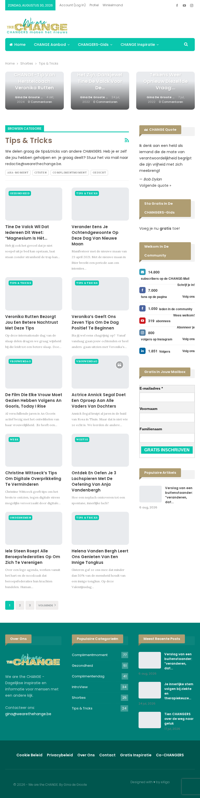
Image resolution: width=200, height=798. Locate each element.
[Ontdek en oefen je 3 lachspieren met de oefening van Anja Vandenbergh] (100, 450)
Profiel (94, 5)
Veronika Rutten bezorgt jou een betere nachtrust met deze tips (31, 322)
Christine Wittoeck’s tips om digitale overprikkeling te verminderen (33, 478)
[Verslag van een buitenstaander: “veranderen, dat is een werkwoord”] (150, 494)
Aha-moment (17, 172)
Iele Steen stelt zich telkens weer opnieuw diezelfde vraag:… (165, 78)
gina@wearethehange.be (28, 713)
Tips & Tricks (87, 193)
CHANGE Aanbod (50, 44)
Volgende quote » (155, 185)
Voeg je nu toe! (159, 228)
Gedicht (99, 172)
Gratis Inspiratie (136, 755)
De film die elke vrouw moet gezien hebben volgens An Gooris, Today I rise (33, 400)
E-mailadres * (151, 388)
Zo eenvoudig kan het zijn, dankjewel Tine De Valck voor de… (99, 78)
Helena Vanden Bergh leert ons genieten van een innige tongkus (100, 556)
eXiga (165, 782)
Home (20, 44)
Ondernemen (20, 517)
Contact (107, 755)
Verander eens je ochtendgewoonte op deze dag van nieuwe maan (95, 235)
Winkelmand (113, 5)
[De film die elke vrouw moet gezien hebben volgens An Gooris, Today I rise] (33, 372)
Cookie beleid (29, 755)
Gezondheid (20, 193)
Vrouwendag (20, 361)
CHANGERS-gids (93, 44)
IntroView (80, 686)
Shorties (79, 697)
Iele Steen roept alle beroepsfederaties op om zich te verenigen (32, 556)
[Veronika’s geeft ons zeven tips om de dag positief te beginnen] (100, 293)
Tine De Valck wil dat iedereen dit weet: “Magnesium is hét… (27, 232)
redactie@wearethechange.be (33, 163)
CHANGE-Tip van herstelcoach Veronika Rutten (34, 81)
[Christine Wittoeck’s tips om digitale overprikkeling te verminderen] (33, 450)
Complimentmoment (70, 172)
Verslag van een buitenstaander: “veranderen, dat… (179, 495)
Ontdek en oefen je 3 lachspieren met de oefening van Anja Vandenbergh (94, 481)
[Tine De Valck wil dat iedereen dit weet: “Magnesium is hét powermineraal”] (33, 204)
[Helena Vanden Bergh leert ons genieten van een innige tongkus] (100, 528)
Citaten (40, 172)
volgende (45, 605)
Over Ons (86, 755)
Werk (14, 439)
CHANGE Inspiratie (138, 44)
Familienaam (151, 429)
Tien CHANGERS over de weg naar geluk (178, 719)
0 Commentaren (40, 102)
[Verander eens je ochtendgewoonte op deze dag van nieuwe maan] (100, 204)
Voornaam (148, 409)
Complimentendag (88, 676)
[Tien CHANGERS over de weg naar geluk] (150, 720)
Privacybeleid (60, 755)
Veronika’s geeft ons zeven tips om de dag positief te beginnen (95, 322)
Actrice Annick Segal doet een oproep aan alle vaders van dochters (99, 400)
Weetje (82, 439)
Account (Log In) (72, 5)
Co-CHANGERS (170, 755)
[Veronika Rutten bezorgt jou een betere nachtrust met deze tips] (33, 293)
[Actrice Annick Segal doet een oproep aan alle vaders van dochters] (100, 372)
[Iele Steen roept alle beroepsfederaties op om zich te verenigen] (33, 528)
